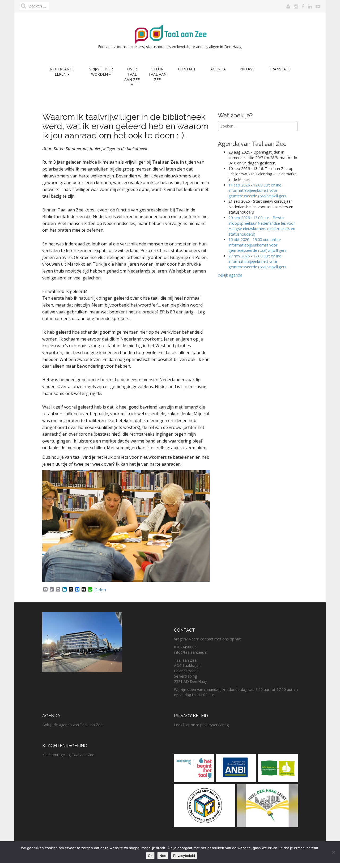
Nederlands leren (62, 71)
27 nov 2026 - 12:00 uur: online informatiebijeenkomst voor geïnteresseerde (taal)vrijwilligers (257, 261)
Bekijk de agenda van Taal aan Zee (72, 724)
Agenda (218, 68)
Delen (100, 590)
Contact (187, 68)
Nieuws (247, 68)
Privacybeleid (184, 855)
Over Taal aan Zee (132, 74)
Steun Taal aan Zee (157, 74)
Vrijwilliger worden (101, 71)
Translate (279, 68)
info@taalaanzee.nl (190, 652)
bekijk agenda (230, 275)
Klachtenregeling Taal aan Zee (68, 754)
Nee (162, 855)
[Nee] (333, 852)
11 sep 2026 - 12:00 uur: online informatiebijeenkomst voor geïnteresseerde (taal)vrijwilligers (257, 190)
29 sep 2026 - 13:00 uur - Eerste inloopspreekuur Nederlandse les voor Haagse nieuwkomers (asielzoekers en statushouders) (261, 226)
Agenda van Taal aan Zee (252, 143)
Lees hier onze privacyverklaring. (202, 724)
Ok (150, 855)
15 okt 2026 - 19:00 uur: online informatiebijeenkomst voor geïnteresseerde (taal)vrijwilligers (257, 245)
